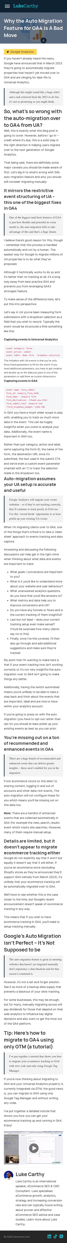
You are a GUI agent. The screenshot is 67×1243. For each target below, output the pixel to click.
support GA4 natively (18, 877)
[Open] (8, 6)
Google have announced (20, 63)
